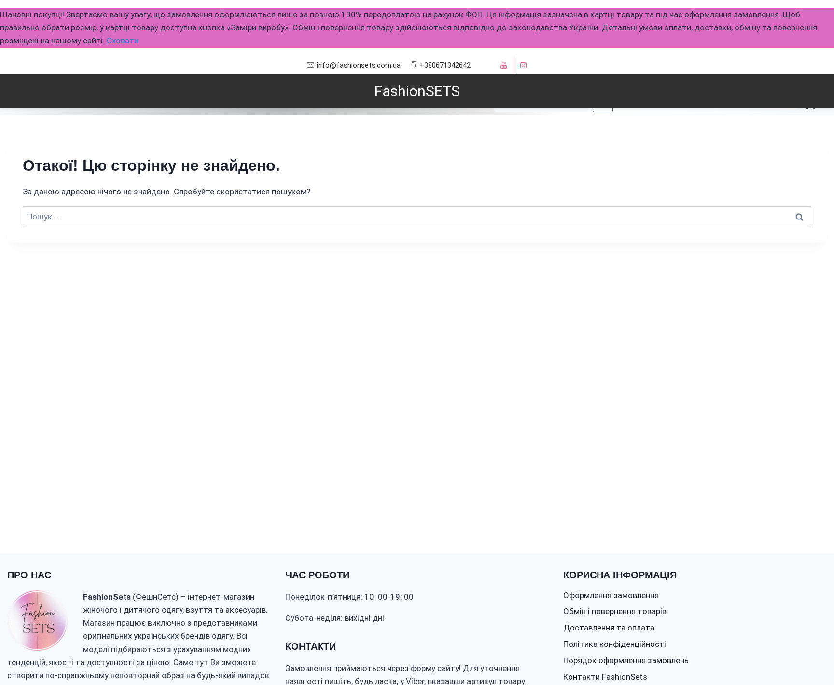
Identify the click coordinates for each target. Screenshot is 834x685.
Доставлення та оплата (608, 627)
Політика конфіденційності (614, 644)
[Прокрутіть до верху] (808, 648)
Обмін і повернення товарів (615, 611)
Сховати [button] (123, 40)
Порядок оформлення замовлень (626, 660)
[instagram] (524, 65)
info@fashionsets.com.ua (359, 65)
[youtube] (504, 65)
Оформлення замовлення (611, 595)
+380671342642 (445, 65)
